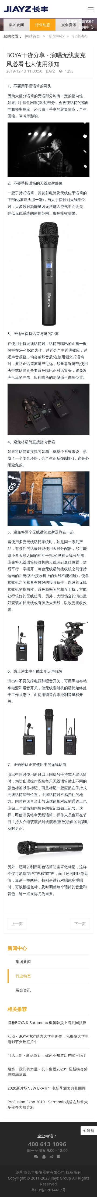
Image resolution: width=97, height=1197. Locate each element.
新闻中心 (56, 36)
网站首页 (32, 36)
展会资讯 (68, 24)
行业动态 (42, 24)
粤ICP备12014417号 (48, 1189)
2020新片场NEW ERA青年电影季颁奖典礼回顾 (47, 1088)
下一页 (80, 923)
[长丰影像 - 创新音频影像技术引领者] (26, 9)
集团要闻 (16, 24)
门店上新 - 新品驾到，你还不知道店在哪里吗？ (47, 1055)
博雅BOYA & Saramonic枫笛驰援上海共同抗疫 (47, 1022)
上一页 (17, 923)
